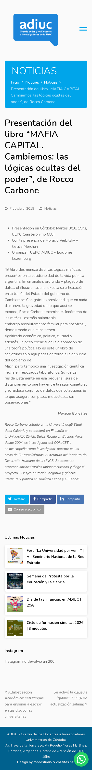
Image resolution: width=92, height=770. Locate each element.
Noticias (50, 208)
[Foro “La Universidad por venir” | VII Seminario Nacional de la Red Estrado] (15, 556)
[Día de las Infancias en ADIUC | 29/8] (15, 604)
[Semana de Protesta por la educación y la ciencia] (15, 581)
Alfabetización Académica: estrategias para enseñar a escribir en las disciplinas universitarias (24, 704)
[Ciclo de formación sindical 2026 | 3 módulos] (15, 628)
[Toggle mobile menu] (83, 31)
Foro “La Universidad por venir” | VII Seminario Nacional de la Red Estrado (55, 556)
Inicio (15, 82)
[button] (17, 499)
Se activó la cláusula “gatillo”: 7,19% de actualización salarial (68, 698)
